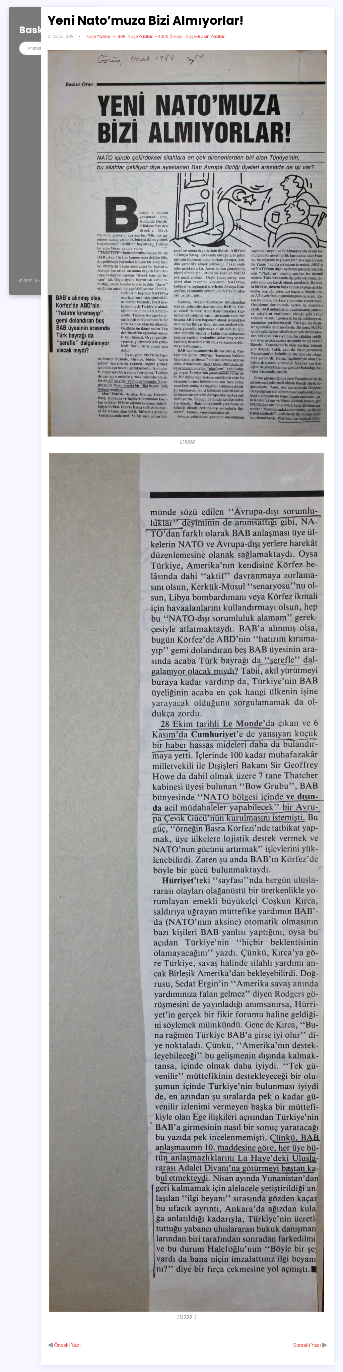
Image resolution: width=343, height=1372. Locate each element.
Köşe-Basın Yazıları (205, 36)
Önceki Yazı (67, 1345)
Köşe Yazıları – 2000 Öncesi (156, 36)
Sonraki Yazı (307, 1345)
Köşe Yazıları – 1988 (106, 36)
